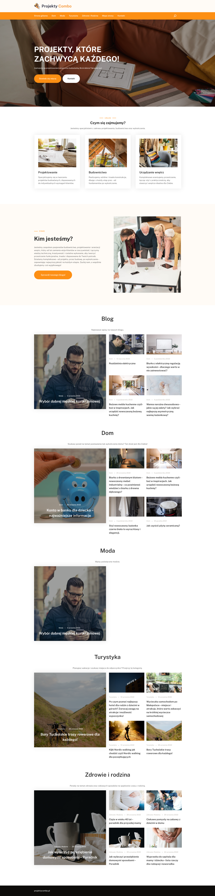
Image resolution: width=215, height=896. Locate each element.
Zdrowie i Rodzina (61, 847)
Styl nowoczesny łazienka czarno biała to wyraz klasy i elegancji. (124, 529)
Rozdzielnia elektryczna (122, 363)
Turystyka (61, 729)
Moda (61, 396)
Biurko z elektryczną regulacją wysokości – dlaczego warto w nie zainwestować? (163, 367)
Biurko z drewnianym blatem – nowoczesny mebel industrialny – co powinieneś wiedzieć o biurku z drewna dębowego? (125, 484)
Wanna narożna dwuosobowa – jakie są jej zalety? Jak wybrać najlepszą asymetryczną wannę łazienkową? (163, 409)
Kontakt (71, 78)
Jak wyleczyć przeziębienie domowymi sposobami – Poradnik (70, 854)
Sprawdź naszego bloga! (53, 275)
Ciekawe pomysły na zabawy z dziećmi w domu (163, 821)
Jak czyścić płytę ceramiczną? (163, 525)
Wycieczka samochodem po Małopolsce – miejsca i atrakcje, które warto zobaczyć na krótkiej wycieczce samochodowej (163, 708)
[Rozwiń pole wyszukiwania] (175, 16)
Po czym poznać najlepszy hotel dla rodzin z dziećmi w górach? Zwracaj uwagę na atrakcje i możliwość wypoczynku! (124, 708)
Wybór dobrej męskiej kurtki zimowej (69, 401)
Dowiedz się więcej (47, 78)
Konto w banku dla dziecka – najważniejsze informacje (70, 513)
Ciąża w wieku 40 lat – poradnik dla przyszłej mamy (125, 821)
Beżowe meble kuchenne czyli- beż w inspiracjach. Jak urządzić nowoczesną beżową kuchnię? (126, 409)
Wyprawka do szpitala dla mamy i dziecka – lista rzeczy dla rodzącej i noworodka (162, 860)
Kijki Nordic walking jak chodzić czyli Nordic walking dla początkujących (124, 753)
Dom (111, 359)
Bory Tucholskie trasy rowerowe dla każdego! (70, 737)
